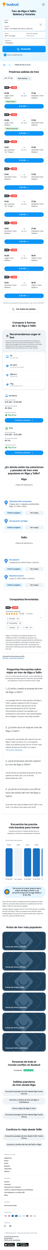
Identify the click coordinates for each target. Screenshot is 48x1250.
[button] (40, 24)
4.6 (18, 627)
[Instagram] (5, 1226)
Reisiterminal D (16, 576)
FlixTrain (5, 658)
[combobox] (24, 21)
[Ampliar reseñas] (40, 618)
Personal (12, 618)
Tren (11, 428)
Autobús (13, 396)
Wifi (26, 627)
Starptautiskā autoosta (20, 501)
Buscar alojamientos (15, 55)
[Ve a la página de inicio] (10, 4)
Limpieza (12, 627)
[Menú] (43, 4)
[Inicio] (4, 65)
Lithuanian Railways (13, 611)
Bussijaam (14, 560)
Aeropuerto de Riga (18, 521)
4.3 (30, 627)
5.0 (20, 623)
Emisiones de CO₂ (10, 412)
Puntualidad (13, 623)
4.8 (18, 618)
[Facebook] (11, 1226)
